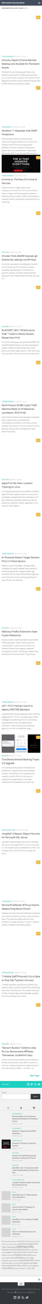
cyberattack (22, 1244)
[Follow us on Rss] (35, 1084)
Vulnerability (7, 127)
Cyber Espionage (8, 1247)
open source (10, 1258)
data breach (23, 1249)
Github (3, 1252)
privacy (25, 1258)
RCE (32, 1260)
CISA (26, 1241)
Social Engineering (25, 1263)
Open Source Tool (8, 830)
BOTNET (22, 1241)
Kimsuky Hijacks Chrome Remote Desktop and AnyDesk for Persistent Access (21, 64)
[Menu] (39, 3)
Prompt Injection (13, 1260)
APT (19, 1241)
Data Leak (5, 252)
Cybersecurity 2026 (10, 1249)
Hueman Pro (31, 1292)
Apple (15, 1241)
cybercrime (33, 1243)
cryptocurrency (14, 1244)
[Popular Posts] (21, 1108)
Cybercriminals (8, 56)
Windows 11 (23, 1268)
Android (12, 1241)
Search (4, 1093)
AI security (6, 1241)
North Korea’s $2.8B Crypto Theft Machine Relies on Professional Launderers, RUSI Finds (19, 409)
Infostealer (35, 1252)
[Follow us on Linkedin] (28, 1084)
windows (16, 1268)
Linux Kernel (10, 1255)
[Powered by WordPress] (15, 1292)
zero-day (30, 1268)
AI (2, 1241)
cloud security (32, 1241)
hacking (13, 1252)
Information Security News (13, 2)
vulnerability (7, 1268)
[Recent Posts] (8, 1108)
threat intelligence (33, 1266)
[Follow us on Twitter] (39, 1084)
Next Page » (35, 1075)
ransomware (24, 1260)
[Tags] (33, 1108)
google (7, 1252)
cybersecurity (24, 1246)
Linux (14, 1192)
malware (18, 1254)
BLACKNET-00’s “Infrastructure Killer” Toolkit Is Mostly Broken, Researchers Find (18, 334)
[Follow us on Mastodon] (31, 1084)
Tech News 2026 (19, 1265)
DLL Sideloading (33, 1250)
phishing (19, 1257)
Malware (5, 327)
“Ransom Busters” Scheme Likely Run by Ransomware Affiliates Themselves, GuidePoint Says (19, 1051)
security (15, 1263)
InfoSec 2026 (26, 1252)
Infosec (19, 1252)
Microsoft (27, 1255)
